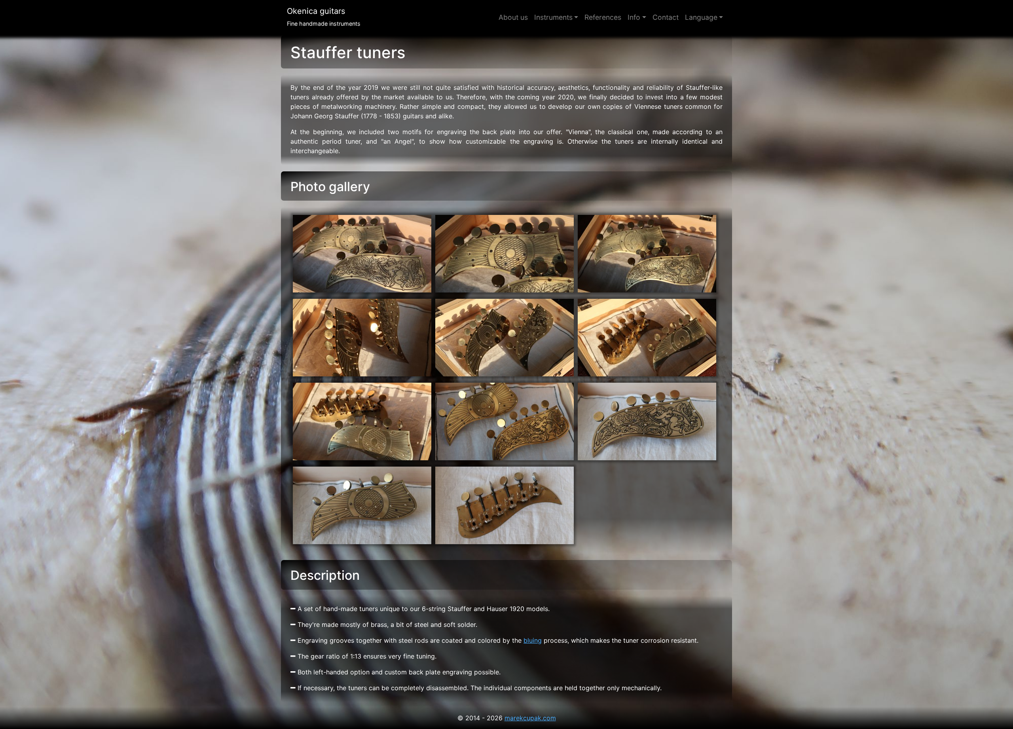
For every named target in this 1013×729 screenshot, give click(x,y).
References (602, 17)
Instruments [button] (553, 17)
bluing (533, 640)
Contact (666, 17)
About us (513, 17)
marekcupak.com (530, 718)
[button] (704, 17)
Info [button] (634, 17)
